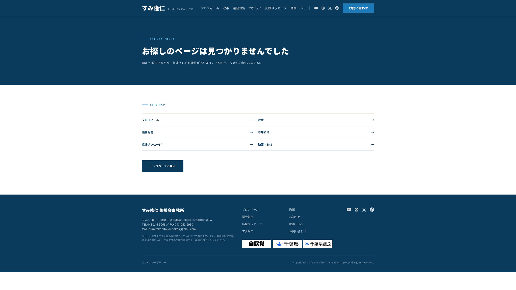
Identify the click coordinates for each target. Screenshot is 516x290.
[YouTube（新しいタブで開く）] (316, 8)
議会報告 (239, 8)
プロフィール (210, 8)
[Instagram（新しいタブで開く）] (323, 8)
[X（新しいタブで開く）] (330, 8)
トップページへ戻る (162, 166)
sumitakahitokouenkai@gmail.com (172, 229)
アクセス (247, 231)
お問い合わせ (358, 7)
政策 (226, 8)
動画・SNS (297, 8)
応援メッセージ (275, 8)
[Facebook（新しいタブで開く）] (337, 8)
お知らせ (255, 8)
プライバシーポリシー (154, 262)
